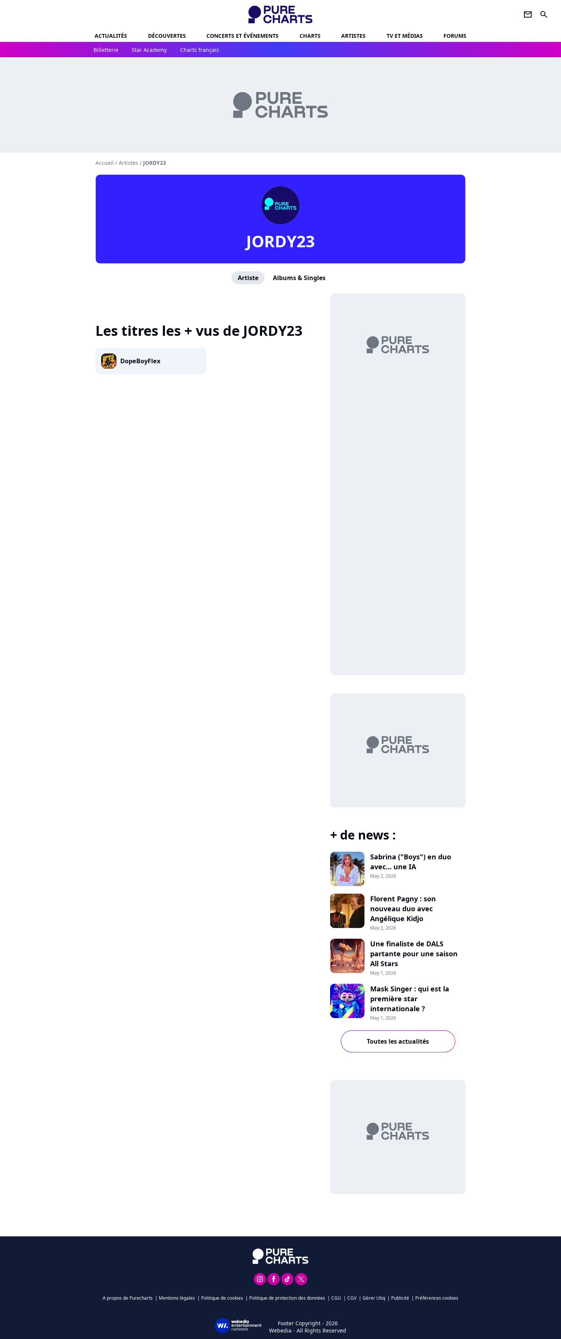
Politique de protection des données (287, 1298)
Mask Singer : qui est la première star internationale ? (409, 998)
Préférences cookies (436, 1298)
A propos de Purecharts (128, 1298)
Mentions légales (177, 1298)
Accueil (104, 162)
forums (454, 35)
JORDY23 (280, 241)
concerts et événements (242, 35)
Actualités (111, 35)
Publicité (400, 1298)
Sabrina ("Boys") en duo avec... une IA (410, 861)
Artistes (128, 162)
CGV (351, 1298)
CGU (336, 1298)
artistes (353, 35)
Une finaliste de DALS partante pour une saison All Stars (414, 953)
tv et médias (405, 35)
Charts (310, 35)
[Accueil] (280, 14)
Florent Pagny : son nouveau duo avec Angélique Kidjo (403, 908)
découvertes (167, 35)
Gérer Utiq (374, 1298)
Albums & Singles (299, 278)
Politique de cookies (222, 1298)
